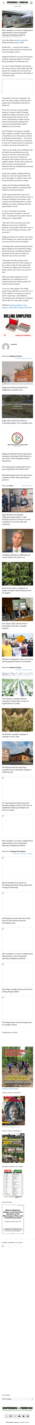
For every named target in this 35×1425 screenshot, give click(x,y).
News (25, 305)
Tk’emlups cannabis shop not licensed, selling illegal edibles (17, 990)
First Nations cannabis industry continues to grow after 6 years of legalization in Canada (15, 701)
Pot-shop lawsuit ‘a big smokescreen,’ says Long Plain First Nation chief (16, 468)
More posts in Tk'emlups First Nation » (23, 853)
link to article (21, 40)
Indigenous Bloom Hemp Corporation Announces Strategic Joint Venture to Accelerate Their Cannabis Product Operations (17, 457)
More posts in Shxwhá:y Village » (24, 669)
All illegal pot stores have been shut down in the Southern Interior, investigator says (16, 920)
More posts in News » (27, 485)
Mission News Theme (11, 1422)
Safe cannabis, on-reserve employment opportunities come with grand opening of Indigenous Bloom (17, 843)
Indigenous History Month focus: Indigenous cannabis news (15, 388)
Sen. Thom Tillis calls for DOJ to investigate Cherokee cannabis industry (14, 625)
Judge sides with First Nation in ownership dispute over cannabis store (17, 421)
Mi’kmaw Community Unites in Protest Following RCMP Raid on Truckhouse (17, 660)
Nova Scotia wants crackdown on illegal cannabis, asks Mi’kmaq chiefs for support (16, 590)
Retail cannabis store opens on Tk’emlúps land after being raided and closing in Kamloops (17, 884)
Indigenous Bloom (16, 305)
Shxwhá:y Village (7, 307)
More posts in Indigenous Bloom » (24, 358)
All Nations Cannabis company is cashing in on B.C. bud (15, 735)
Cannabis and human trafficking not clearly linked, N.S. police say (16, 556)
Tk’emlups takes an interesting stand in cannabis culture (17, 1023)
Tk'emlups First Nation (24, 307)
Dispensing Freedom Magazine (10, 1088)
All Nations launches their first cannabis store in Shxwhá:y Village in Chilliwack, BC (16, 769)
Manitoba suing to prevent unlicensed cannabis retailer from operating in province (17, 477)
